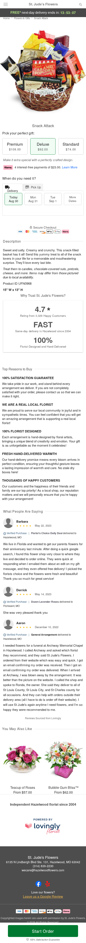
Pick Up (36, 187)
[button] (77, 933)
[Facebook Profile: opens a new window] (38, 884)
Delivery (12, 190)
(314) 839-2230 (43, 866)
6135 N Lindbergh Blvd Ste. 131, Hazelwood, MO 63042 (43, 862)
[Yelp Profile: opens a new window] (48, 884)
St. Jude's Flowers (43, 4)
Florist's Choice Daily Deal (46, 533)
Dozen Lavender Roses (45, 602)
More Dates (72, 199)
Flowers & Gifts (22, 18)
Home (6, 18)
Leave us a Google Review (43, 896)
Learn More (69, 167)
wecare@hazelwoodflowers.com (43, 870)
